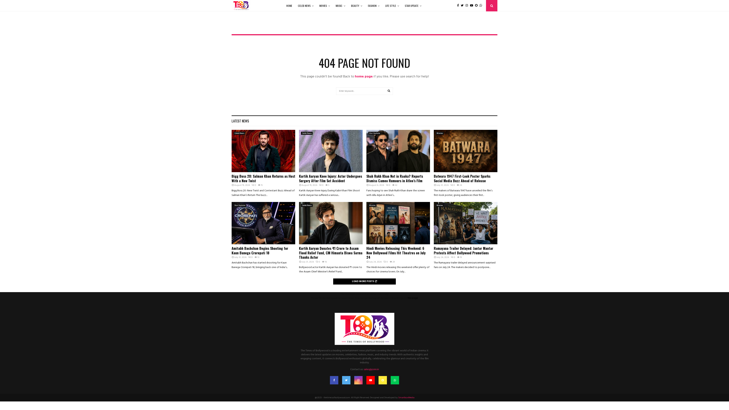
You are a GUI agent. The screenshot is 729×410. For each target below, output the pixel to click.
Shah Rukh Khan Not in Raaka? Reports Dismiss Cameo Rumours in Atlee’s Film (394, 178)
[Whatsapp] (482, 5)
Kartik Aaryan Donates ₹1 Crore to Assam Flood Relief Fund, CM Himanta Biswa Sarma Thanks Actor (330, 253)
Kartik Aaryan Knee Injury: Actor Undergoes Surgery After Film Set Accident (330, 178)
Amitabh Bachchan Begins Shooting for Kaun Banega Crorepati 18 (260, 250)
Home (289, 6)
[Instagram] (467, 5)
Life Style (390, 6)
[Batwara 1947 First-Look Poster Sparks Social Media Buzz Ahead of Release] (465, 151)
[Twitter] (463, 5)
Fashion (372, 6)
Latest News (240, 120)
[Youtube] (472, 5)
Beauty (355, 6)
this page (413, 298)
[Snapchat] (477, 5)
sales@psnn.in (371, 369)
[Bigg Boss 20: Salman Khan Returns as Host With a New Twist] (263, 151)
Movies (323, 6)
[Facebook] (459, 5)
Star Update (411, 6)
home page (364, 76)
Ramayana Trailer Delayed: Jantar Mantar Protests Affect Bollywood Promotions (463, 250)
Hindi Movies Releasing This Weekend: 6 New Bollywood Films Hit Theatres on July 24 (396, 253)
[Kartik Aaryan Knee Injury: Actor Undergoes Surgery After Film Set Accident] (331, 151)
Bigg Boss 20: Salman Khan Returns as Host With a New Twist (263, 178)
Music (339, 6)
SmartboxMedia (406, 398)
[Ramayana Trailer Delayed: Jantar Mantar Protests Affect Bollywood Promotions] (465, 223)
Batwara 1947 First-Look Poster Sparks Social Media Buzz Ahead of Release (462, 178)
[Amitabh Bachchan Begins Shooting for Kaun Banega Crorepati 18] (263, 223)
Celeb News (304, 6)
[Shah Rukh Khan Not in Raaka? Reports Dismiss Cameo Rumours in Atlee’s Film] (398, 151)
